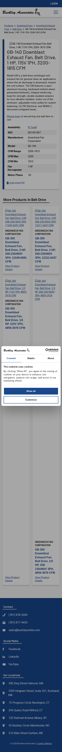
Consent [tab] (11, 358)
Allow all (31, 391)
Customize (31, 399)
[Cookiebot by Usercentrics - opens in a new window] (44, 350)
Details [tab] (31, 358)
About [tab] (51, 358)
